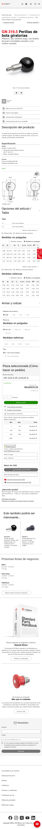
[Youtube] (27, 818)
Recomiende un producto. (15, 413)
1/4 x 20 (7, 329)
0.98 (6, 315)
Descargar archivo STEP (22, 469)
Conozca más (21, 711)
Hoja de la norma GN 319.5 (14, 108)
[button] (22, 4)
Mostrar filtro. (8, 233)
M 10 (20, 344)
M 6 (6, 344)
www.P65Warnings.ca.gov (12, 451)
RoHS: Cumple (8, 454)
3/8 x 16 (27, 329)
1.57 (20, 315)
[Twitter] (22, 818)
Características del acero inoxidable (17, 121)
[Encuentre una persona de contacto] (39, 251)
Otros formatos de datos (11, 474)
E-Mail (3, 735)
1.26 (13, 315)
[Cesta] (30, 4)
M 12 (27, 344)
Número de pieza (8, 374)
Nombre (4, 727)
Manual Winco (21, 645)
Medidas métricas (16, 241)
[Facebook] (10, 818)
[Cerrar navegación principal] (39, 4)
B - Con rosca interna (12, 356)
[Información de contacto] (39, 256)
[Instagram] (16, 818)
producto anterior (8, 22)
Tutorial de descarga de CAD (16, 479)
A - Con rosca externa (12, 352)
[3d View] (37, 174)
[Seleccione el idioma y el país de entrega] (26, 4)
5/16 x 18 (18, 329)
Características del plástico (14, 117)
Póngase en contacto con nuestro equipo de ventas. (18, 501)
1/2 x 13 (7, 333)
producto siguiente (33, 22)
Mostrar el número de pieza (24, 233)
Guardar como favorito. (14, 410)
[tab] (16, 92)
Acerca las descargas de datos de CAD (19, 482)
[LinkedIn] (33, 818)
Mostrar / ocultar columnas (30, 230)
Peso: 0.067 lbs (8, 458)
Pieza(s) (14, 397)
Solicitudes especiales (8, 499)
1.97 (27, 315)
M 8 (13, 344)
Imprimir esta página (12, 113)
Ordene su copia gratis (21, 658)
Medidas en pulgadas (33, 241)
